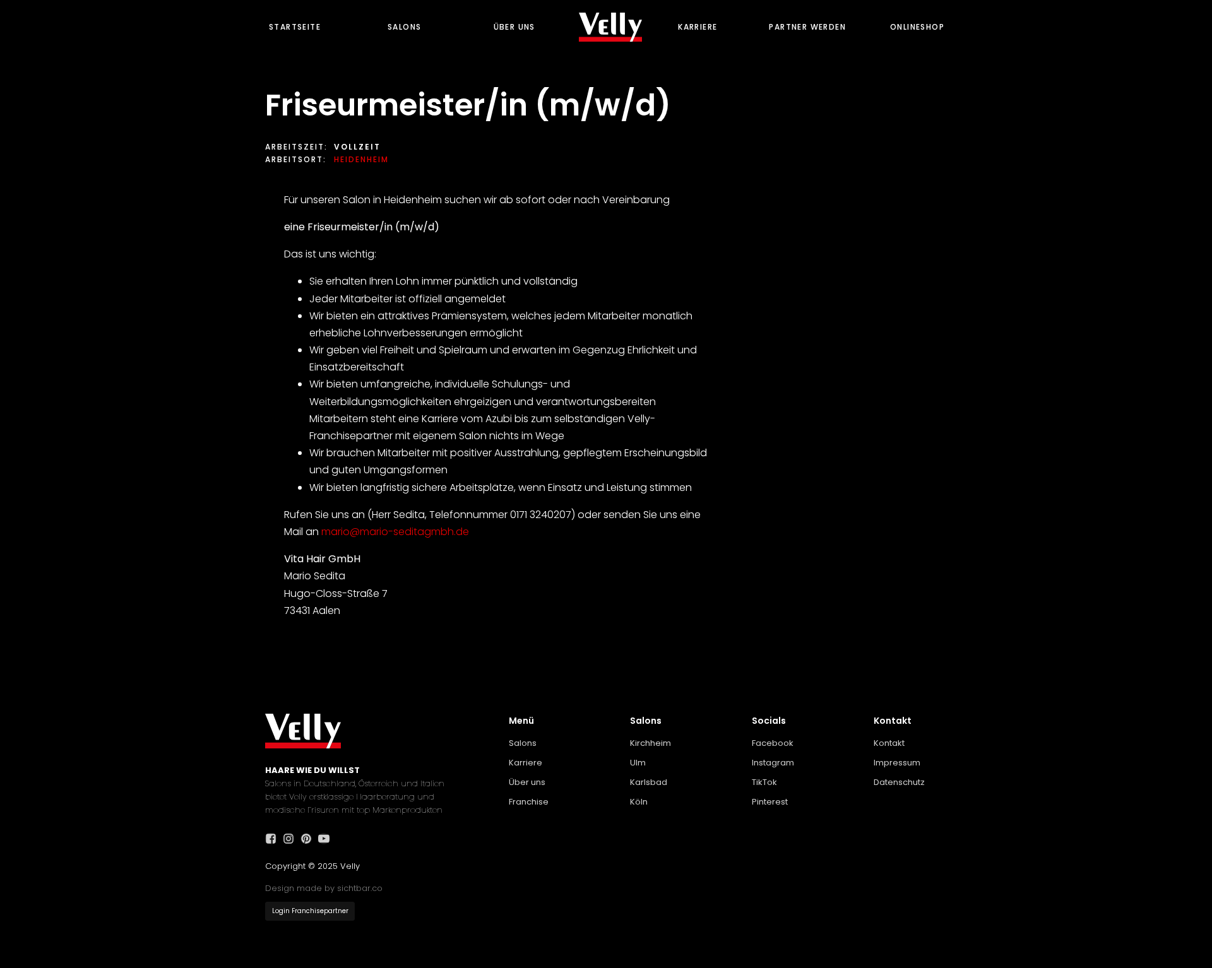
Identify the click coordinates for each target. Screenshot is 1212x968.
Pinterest (770, 802)
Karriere (697, 26)
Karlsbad (648, 782)
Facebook (772, 743)
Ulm (638, 763)
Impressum (897, 763)
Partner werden (807, 26)
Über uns (514, 26)
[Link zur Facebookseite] (274, 838)
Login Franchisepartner (310, 911)
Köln (639, 802)
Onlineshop (917, 26)
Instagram (773, 763)
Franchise (529, 802)
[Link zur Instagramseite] (291, 838)
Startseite (295, 26)
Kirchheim (650, 743)
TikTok (764, 782)
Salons (404, 26)
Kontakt (889, 743)
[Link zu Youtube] (327, 838)
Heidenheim (361, 159)
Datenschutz (899, 782)
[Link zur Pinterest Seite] (309, 838)
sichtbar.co (360, 888)
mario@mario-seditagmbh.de (395, 531)
